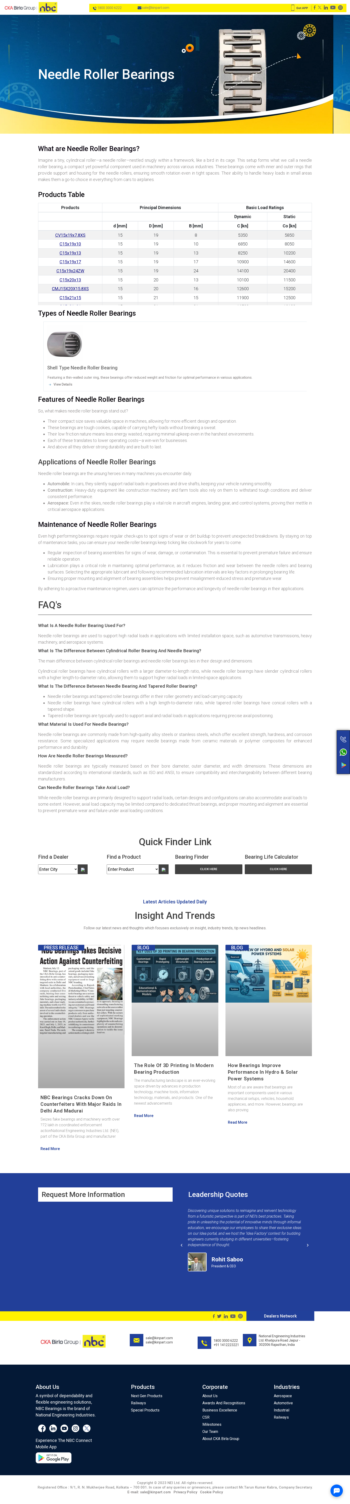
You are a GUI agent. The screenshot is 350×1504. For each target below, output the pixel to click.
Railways (138, 1403)
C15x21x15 (70, 297)
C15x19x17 (70, 261)
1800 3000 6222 (109, 8)
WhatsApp (324, 753)
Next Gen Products (146, 1396)
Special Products (145, 1410)
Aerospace (283, 1396)
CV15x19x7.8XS (70, 235)
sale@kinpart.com (155, 8)
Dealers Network (280, 1315)
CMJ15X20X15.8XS (70, 288)
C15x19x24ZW (70, 270)
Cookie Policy (211, 1492)
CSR (206, 1417)
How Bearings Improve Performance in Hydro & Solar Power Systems (263, 1072)
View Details (62, 384)
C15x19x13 (70, 252)
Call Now (324, 738)
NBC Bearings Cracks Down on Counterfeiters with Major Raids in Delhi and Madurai (81, 1104)
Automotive (283, 1403)
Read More (50, 1148)
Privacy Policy (185, 1492)
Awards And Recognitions (223, 1403)
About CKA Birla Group (220, 1438)
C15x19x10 (70, 243)
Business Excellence (219, 1410)
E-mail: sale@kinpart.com (149, 1492)
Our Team (210, 1431)
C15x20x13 (70, 279)
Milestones (211, 1424)
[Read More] (175, 342)
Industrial (281, 1410)
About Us (210, 1396)
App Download (324, 765)
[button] (208, 869)
